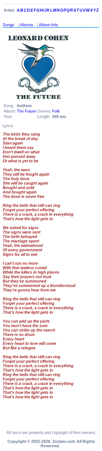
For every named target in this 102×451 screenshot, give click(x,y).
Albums (26, 25)
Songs (8, 25)
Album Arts (48, 25)
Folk (56, 111)
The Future (26, 111)
